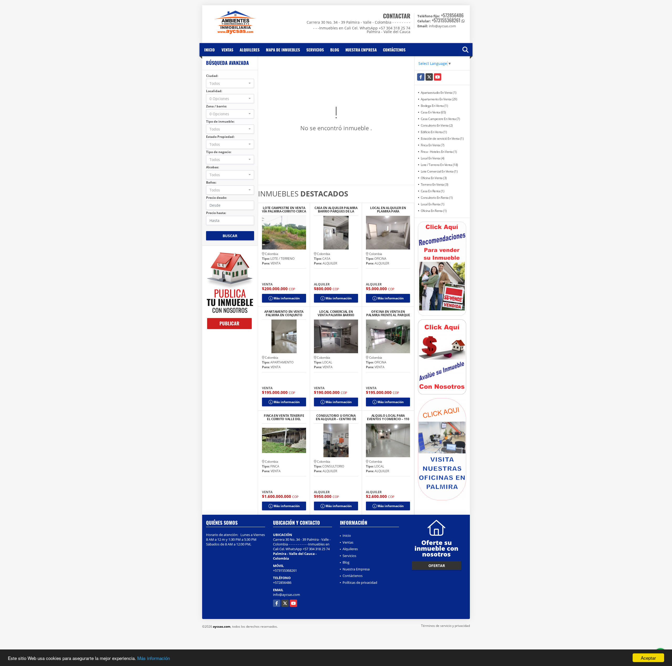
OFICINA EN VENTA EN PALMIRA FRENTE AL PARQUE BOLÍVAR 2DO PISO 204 (388, 313)
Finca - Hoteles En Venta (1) (439, 151)
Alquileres (250, 50)
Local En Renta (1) (432, 204)
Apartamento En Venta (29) (439, 99)
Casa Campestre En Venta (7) (440, 119)
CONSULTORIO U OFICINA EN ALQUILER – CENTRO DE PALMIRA (336, 417)
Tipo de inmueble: (220, 121)
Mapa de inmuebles (283, 50)
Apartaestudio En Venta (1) (438, 92)
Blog (334, 50)
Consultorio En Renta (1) (437, 197)
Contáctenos (394, 50)
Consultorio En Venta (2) (437, 125)
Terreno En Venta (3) (434, 184)
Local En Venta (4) (432, 158)
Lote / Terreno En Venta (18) (439, 165)
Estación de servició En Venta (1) (442, 138)
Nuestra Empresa (361, 50)
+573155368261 (446, 20)
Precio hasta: (216, 213)
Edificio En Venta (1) (434, 132)
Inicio (209, 50)
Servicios (315, 50)
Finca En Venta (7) (432, 145)
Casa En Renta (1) (432, 191)
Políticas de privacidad (360, 582)
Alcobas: (212, 167)
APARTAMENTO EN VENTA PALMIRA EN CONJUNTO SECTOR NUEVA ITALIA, (283, 313)
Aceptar (648, 657)
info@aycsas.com (286, 594)
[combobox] (230, 83)
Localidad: (214, 91)
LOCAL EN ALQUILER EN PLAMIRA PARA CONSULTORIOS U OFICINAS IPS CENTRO (388, 209)
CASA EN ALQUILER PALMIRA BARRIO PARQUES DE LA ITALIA (336, 209)
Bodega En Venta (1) (434, 105)
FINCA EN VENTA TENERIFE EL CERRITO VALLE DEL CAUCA (284, 417)
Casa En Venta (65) (433, 112)
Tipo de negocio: (218, 152)
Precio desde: (216, 197)
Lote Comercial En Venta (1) (439, 171)
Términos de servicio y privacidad (445, 625)
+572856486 (452, 15)
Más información (153, 658)
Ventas (227, 50)
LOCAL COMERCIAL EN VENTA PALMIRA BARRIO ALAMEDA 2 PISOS (336, 313)
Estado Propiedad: (220, 136)
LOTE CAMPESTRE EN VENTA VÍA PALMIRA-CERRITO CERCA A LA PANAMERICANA (284, 209)
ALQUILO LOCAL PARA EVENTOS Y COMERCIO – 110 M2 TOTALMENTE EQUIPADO (388, 417)
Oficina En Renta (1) (434, 211)
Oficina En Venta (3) (434, 178)
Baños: (211, 182)
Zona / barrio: (216, 106)
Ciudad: (212, 76)
